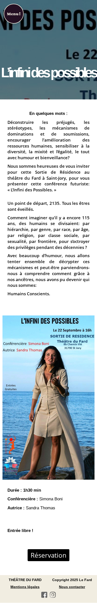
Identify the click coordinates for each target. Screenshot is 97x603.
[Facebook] (44, 596)
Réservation (48, 555)
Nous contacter (72, 587)
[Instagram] (53, 596)
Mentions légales (25, 587)
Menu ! (13, 13)
